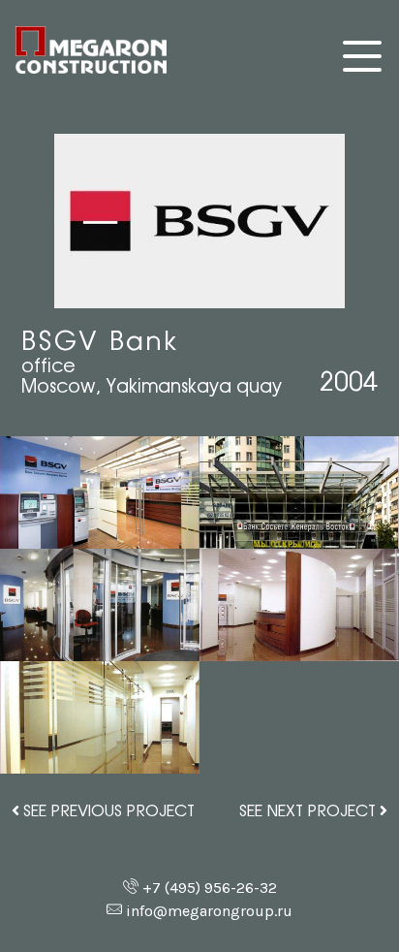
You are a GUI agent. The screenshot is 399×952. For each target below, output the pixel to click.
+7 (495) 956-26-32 (209, 887)
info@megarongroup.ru (209, 911)
